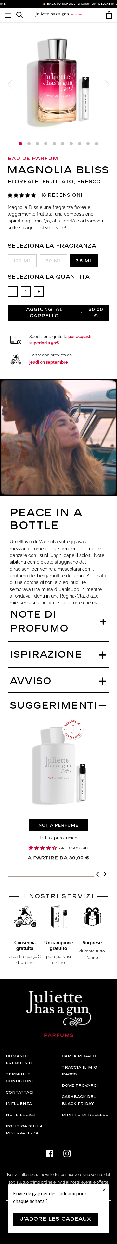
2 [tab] (29, 143)
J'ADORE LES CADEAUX (55, 1219)
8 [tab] (79, 143)
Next (107, 84)
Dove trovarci (80, 1086)
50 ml (53, 260)
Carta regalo (79, 1056)
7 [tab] (71, 143)
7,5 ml (84, 260)
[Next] (104, 875)
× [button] (104, 1190)
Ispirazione (46, 655)
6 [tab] (62, 143)
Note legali (21, 1115)
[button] (22, 195)
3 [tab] (37, 143)
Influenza (19, 1104)
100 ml (22, 260)
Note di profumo (39, 621)
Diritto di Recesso (85, 1115)
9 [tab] (88, 143)
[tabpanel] (58, 81)
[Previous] (98, 875)
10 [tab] (96, 143)
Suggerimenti (53, 706)
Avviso (30, 681)
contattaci (20, 1092)
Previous (10, 84)
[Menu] (8, 15)
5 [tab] (54, 143)
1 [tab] (20, 143)
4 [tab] (45, 143)
